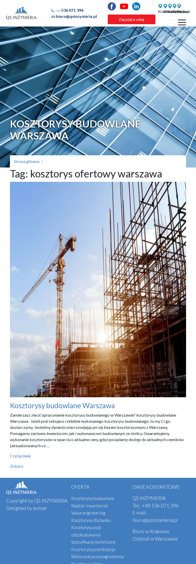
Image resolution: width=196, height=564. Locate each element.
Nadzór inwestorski (89, 505)
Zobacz (16, 466)
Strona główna (26, 161)
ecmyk (40, 508)
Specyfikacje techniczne (93, 542)
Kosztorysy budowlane (92, 498)
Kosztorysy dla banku (91, 520)
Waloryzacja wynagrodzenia (97, 556)
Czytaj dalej (20, 455)
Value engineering (88, 513)
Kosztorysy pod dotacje (93, 549)
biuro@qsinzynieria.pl (76, 16)
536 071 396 (69, 10)
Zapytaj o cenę (131, 19)
